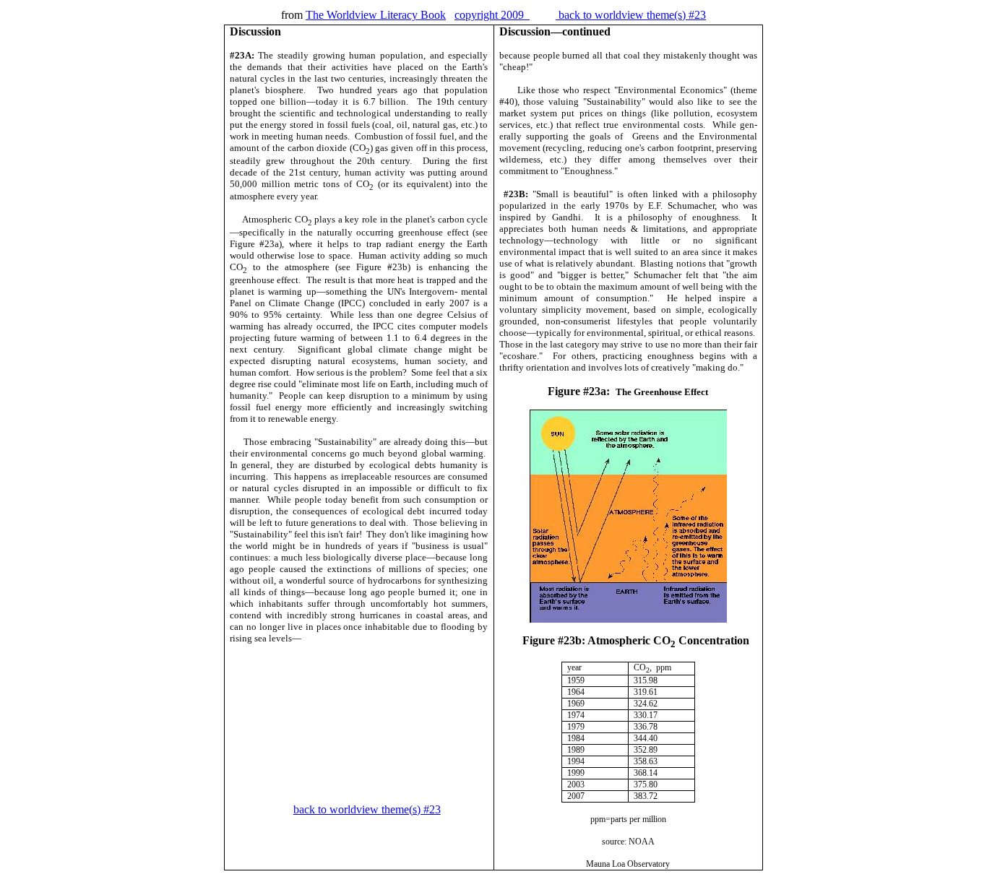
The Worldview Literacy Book (376, 15)
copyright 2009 (492, 15)
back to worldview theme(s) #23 (631, 15)
